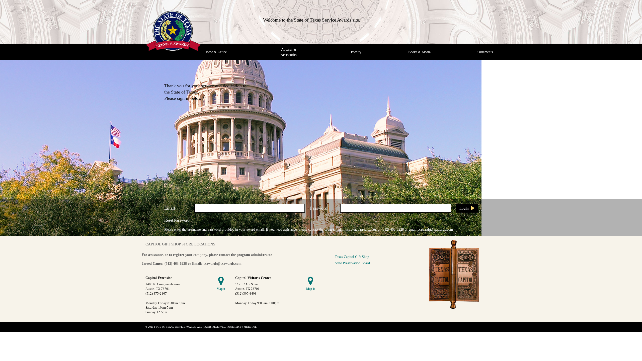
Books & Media (419, 52)
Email (169, 208)
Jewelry (356, 52)
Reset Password (176, 220)
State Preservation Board (352, 263)
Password (318, 208)
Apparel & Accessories (289, 52)
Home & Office (215, 52)
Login (464, 208)
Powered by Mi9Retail (242, 326)
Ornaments (485, 52)
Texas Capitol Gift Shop (352, 257)
